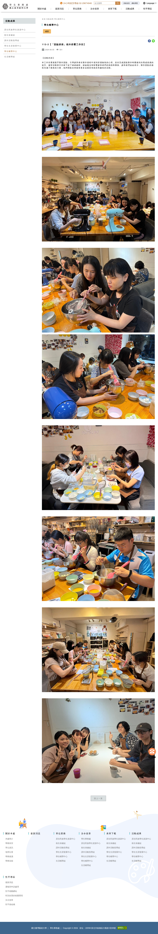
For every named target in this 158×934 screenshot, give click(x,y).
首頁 (44, 19)
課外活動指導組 (11, 40)
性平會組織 (10, 904)
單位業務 (77, 8)
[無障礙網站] (122, 927)
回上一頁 (98, 798)
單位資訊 (9, 847)
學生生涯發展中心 (12, 45)
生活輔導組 (9, 56)
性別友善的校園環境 (14, 895)
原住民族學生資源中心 (15, 29)
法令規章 (94, 8)
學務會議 (9, 856)
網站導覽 (135, 3)
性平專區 (147, 8)
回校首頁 (127, 3)
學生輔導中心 (10, 51)
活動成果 (130, 8)
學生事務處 (86, 839)
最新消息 (59, 8)
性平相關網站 (11, 891)
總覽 (47, 31)
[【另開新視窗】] (149, 40)
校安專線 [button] (152, 757)
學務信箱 (9, 861)
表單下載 (112, 8)
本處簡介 (9, 839)
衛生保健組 (9, 35)
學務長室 (9, 843)
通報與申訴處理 (12, 887)
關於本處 (42, 8)
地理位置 (9, 852)
